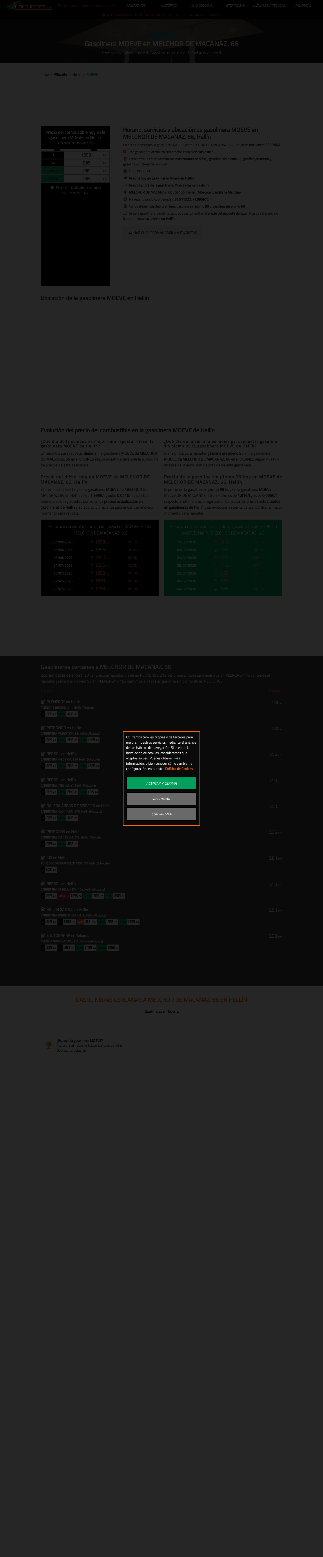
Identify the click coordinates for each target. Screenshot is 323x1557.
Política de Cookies (179, 768)
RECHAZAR (161, 798)
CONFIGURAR (161, 814)
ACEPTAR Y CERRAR (161, 783)
